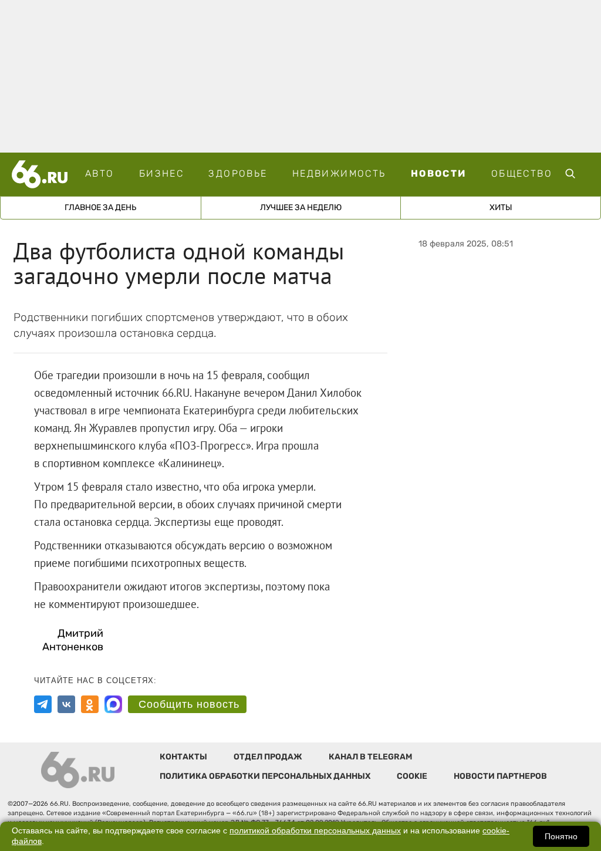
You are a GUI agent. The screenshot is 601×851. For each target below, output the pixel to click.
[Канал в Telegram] (43, 704)
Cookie (412, 776)
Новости (439, 173)
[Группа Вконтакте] (66, 704)
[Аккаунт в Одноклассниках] (90, 704)
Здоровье (237, 173)
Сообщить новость (189, 704)
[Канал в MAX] (113, 704)
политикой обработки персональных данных (315, 830)
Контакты (183, 757)
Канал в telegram (370, 757)
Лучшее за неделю (301, 207)
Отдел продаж (268, 757)
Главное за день (100, 207)
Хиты (500, 207)
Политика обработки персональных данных (265, 776)
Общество (521, 173)
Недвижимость (339, 173)
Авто (99, 173)
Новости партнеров (500, 776)
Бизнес (161, 173)
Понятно (561, 836)
